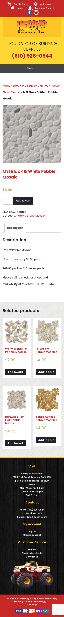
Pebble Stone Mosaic (31, 216)
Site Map (32, 604)
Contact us (32, 556)
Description (15, 228)
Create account (32, 534)
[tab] (15, 228)
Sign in (32, 531)
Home (6, 85)
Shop (16, 85)
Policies (32, 549)
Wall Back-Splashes (35, 85)
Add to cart (23, 200)
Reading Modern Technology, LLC (32, 601)
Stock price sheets (32, 553)
